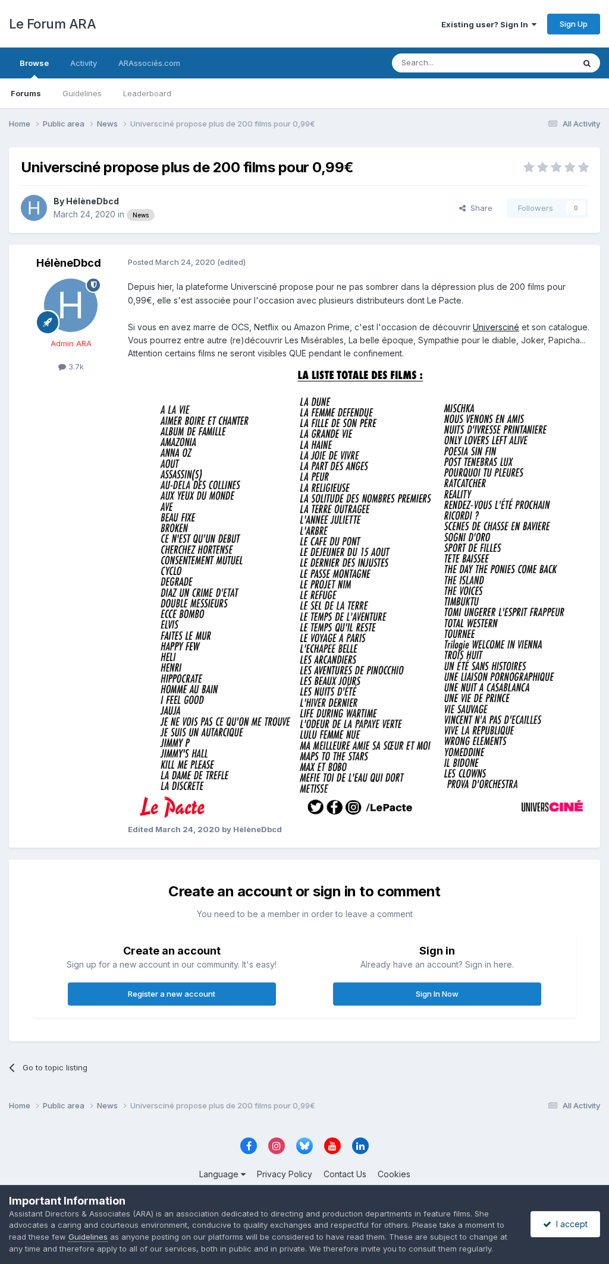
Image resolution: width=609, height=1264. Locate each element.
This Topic (539, 62)
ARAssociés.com (149, 63)
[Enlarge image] (359, 591)
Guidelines (82, 93)
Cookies (394, 1174)
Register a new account (171, 993)
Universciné (496, 327)
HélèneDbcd (92, 201)
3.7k (75, 366)
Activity (83, 63)
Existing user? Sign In (486, 24)
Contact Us (345, 1174)
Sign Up (574, 24)
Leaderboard (147, 93)
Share (479, 208)
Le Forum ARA (52, 23)
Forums (26, 93)
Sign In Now (437, 993)
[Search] (587, 62)
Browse (34, 63)
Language (220, 1174)
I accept (569, 1224)
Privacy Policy (284, 1174)
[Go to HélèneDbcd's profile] (34, 208)
